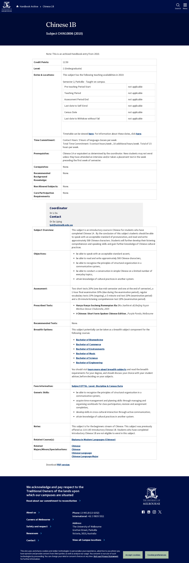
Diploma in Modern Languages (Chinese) (94, 439)
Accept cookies (132, 554)
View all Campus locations (87, 539)
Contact (30, 540)
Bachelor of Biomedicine (89, 339)
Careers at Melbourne (38, 519)
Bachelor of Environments (90, 349)
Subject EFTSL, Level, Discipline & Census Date (97, 386)
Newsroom (32, 533)
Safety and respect (37, 526)
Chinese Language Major (85, 456)
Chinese (76, 445)
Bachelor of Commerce (88, 344)
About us (31, 512)
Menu (185, 8)
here (91, 133)
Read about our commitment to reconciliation (51, 500)
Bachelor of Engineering (89, 362)
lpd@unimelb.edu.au (61, 225)
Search (178, 8)
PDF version (63, 464)
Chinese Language (82, 452)
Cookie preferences (156, 554)
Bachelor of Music (85, 353)
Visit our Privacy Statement (106, 556)
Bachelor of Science (87, 358)
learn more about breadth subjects (107, 369)
